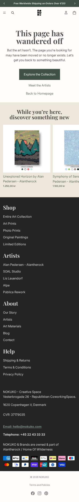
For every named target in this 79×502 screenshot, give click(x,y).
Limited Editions (14, 244)
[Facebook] (32, 493)
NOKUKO (44, 477)
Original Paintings (15, 237)
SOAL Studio (12, 271)
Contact (8, 340)
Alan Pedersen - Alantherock (23, 265)
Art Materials (12, 326)
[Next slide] (71, 156)
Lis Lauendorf (13, 278)
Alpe (6, 285)
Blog (6, 333)
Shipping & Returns (16, 360)
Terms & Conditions (17, 367)
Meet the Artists (40, 85)
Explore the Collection (39, 74)
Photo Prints (11, 230)
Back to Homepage (39, 93)
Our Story (10, 312)
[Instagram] (39, 493)
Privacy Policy (13, 374)
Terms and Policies (39, 484)
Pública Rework (14, 292)
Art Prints (9, 223)
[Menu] (4, 12)
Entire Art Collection (17, 216)
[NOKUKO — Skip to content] (39, 13)
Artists (7, 319)
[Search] (12, 12)
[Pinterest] (46, 493)
